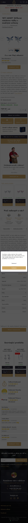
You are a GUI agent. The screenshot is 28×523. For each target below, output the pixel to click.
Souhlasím (14, 268)
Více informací (11, 258)
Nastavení (14, 263)
